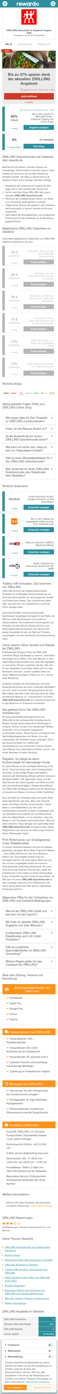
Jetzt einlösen (29, 96)
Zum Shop (38, 146)
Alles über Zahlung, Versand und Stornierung (27, 1298)
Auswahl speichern (43, 1387)
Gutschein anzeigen (38, 507)
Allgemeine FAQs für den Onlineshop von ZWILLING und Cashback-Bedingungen (25, 1292)
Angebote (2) (44, 44)
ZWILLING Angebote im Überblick (21, 1264)
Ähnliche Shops (12, 1255)
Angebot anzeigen (39, 127)
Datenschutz (32, 1381)
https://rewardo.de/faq (41, 1205)
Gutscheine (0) (25, 44)
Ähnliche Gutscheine (15, 1285)
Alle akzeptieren (15, 1387)
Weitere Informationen (16, 1303)
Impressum (44, 1381)
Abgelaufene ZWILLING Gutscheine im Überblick (29, 1259)
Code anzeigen (39, 262)
